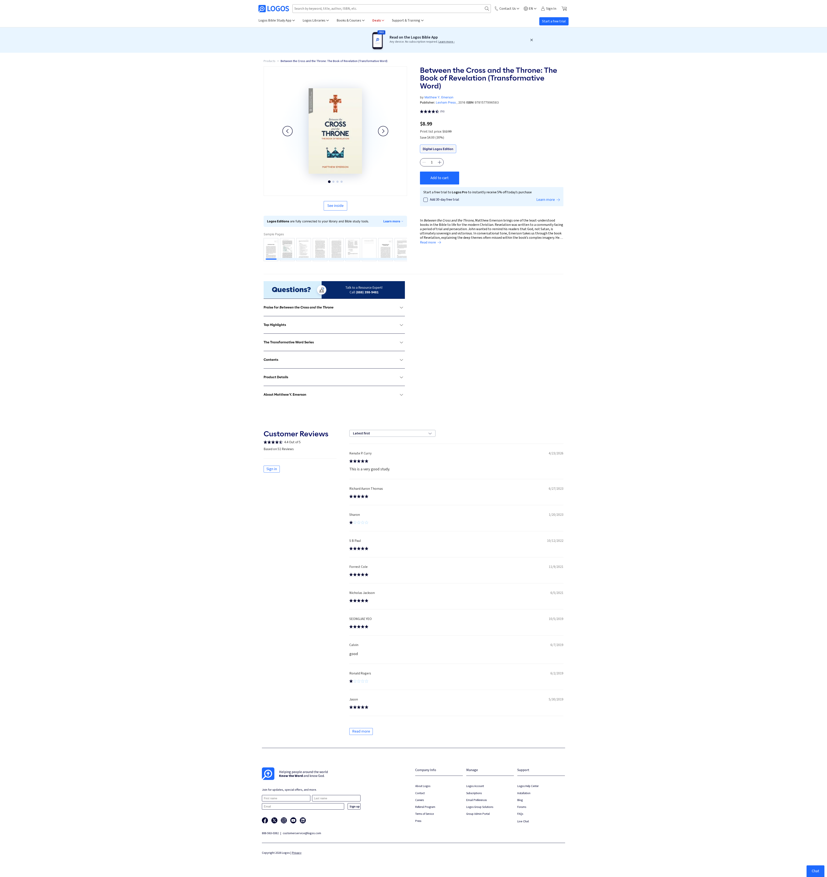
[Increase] (439, 162)
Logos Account (475, 786)
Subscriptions (474, 793)
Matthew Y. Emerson (438, 97)
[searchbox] (391, 8)
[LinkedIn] (303, 820)
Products (269, 61)
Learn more (391, 221)
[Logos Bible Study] (273, 8)
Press (418, 821)
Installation (523, 793)
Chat (815, 871)
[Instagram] (284, 820)
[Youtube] (293, 820)
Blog (520, 800)
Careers (419, 800)
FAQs (520, 814)
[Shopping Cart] (564, 8)
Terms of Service (424, 814)
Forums (521, 807)
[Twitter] (274, 820)
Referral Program (425, 807)
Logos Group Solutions (479, 807)
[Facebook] (265, 820)
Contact (420, 793)
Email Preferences (476, 800)
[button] (287, 131)
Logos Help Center (528, 786)
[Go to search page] (487, 8)
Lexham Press (446, 102)
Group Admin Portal (478, 814)
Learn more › (446, 42)
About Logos (422, 786)
